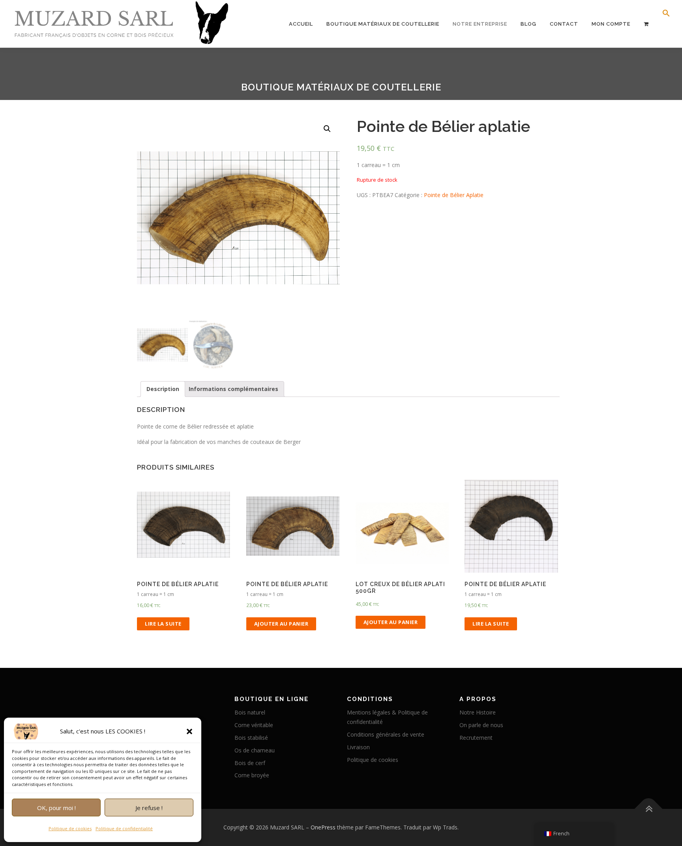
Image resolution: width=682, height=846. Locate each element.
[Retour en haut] (649, 809)
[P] (646, 24)
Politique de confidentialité (124, 828)
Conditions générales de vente (385, 734)
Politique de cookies (70, 828)
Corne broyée (251, 775)
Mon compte (611, 24)
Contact (564, 24)
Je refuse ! (149, 808)
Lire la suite (163, 623)
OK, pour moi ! (56, 808)
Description (162, 389)
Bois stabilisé (251, 737)
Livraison (358, 747)
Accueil (301, 24)
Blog (528, 24)
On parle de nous (481, 725)
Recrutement (476, 737)
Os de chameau (254, 750)
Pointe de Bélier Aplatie (453, 195)
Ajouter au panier (281, 623)
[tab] (163, 389)
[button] (189, 731)
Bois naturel (249, 712)
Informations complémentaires (233, 389)
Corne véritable (253, 725)
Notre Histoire (477, 712)
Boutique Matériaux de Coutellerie (382, 24)
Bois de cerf (249, 763)
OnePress (323, 827)
